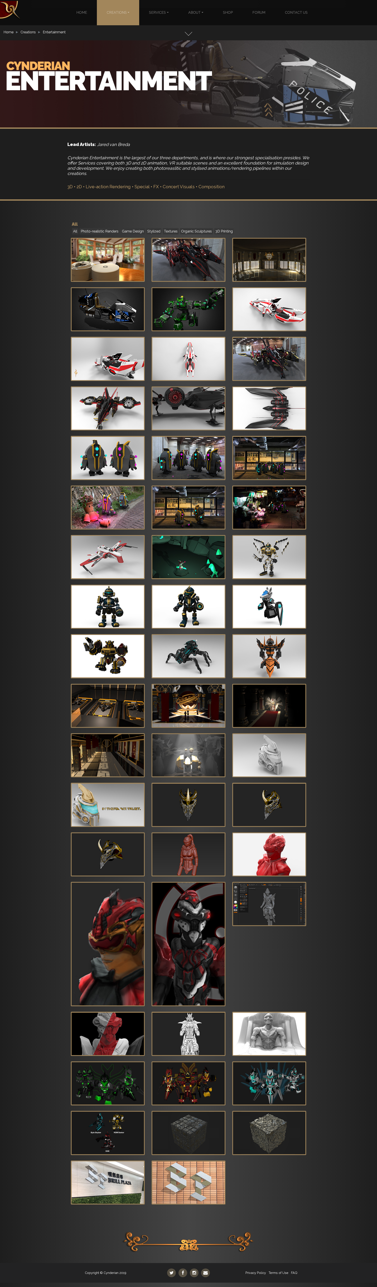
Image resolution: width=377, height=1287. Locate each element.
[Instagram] (194, 1272)
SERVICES (157, 12)
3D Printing (224, 231)
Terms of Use (278, 1273)
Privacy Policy (255, 1273)
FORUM (258, 12)
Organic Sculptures (196, 231)
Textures (171, 231)
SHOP (228, 12)
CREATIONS (117, 12)
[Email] (205, 1272)
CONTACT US (296, 12)
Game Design (133, 231)
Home (8, 32)
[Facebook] (182, 1272)
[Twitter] (171, 1272)
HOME (81, 12)
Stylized (153, 231)
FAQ (294, 1273)
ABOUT (194, 12)
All (75, 231)
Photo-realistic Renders (99, 231)
